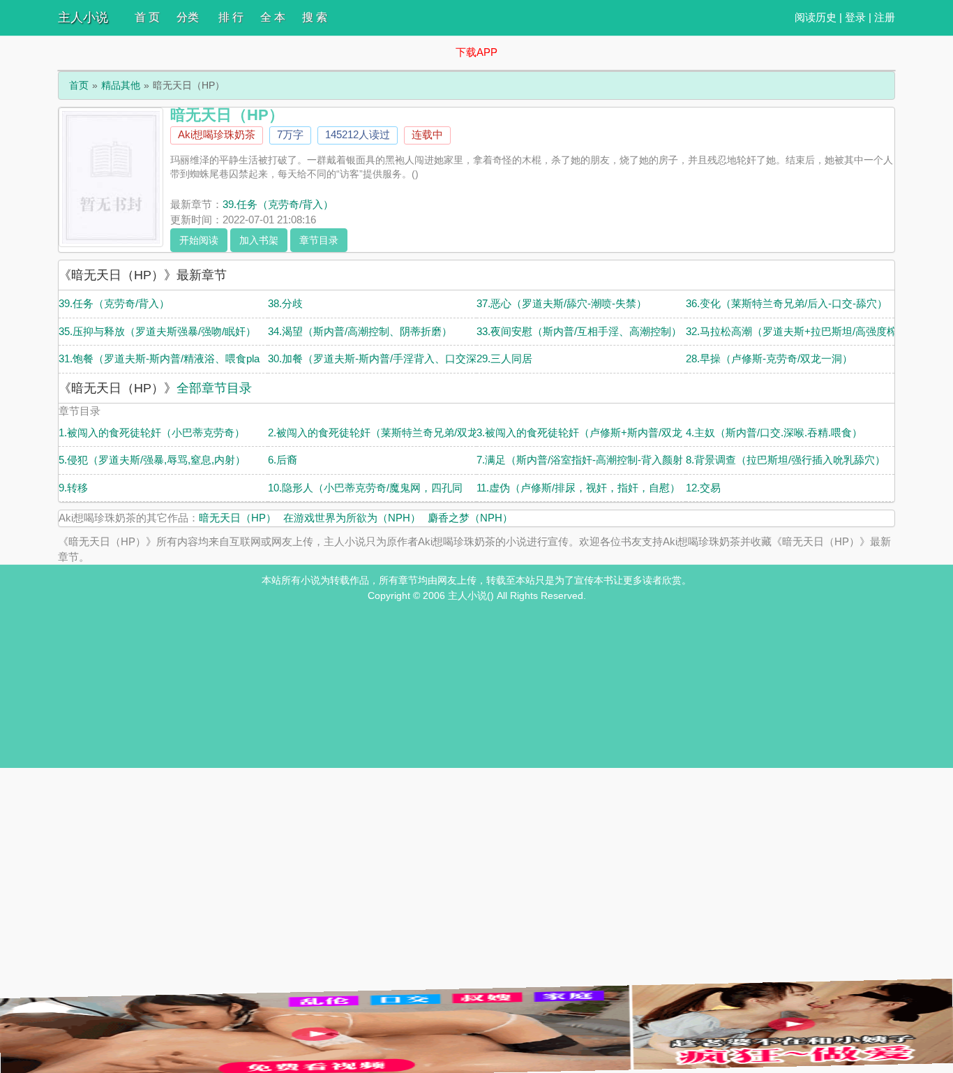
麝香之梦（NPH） (470, 518)
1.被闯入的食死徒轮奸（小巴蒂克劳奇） (152, 432)
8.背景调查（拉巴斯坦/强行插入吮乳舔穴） (785, 460)
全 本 (272, 17)
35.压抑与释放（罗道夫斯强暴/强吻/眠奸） (157, 331)
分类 (188, 17)
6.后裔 (282, 460)
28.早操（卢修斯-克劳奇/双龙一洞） (769, 358)
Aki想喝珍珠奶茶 (216, 134)
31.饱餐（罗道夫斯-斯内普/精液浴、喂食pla (159, 358)
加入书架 (258, 240)
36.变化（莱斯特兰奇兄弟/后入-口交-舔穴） (786, 303)
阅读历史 (815, 17)
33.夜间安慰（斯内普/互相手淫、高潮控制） (579, 331)
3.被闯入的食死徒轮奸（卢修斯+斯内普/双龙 (579, 432)
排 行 (230, 17)
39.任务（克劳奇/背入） (278, 204)
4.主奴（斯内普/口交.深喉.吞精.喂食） (774, 432)
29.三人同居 (504, 358)
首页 (79, 85)
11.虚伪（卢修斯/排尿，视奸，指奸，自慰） (578, 488)
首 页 (147, 17)
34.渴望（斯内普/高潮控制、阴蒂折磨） (360, 331)
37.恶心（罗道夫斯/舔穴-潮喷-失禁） (561, 303)
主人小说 (83, 17)
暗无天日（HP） (237, 518)
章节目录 (318, 240)
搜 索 (314, 17)
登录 (855, 17)
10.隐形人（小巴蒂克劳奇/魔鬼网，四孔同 (365, 488)
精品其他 (120, 85)
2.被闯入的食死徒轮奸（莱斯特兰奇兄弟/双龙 (373, 432)
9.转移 (73, 488)
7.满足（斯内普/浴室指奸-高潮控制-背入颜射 (579, 460)
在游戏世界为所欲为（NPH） (352, 518)
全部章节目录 (214, 388)
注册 (884, 17)
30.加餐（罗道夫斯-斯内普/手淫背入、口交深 (372, 358)
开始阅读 (198, 240)
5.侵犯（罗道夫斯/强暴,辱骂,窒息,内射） (152, 460)
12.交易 (703, 488)
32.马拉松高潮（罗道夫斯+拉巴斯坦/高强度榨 (791, 331)
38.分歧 (285, 303)
